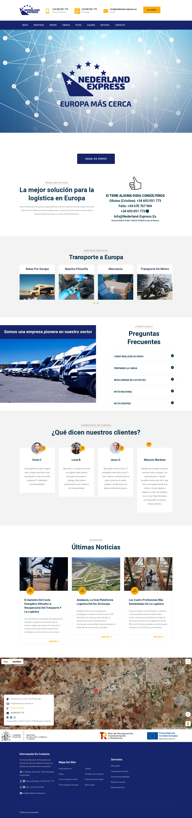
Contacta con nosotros (94, 774)
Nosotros (39, 25)
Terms (189, 728)
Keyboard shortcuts (158, 728)
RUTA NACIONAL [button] (123, 391)
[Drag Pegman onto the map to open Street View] (188, 723)
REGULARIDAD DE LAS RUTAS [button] (130, 380)
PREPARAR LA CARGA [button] (125, 368)
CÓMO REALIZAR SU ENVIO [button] (129, 356)
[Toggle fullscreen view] (188, 661)
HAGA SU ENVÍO (96, 158)
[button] (96, 691)
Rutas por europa (118, 782)
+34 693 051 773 (133, 211)
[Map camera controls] (188, 714)
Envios (53, 25)
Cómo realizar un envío (68, 779)
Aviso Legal (89, 785)
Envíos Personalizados (120, 777)
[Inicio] (30, 10)
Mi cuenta (151, 10)
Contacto (120, 25)
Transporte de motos (119, 771)
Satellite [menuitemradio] (16, 661)
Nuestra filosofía (118, 787)
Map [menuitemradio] (6, 661)
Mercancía (115, 766)
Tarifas (66, 25)
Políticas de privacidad (94, 779)
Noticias (105, 25)
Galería (91, 25)
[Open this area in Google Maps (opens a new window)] (5, 727)
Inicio (25, 25)
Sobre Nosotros (65, 769)
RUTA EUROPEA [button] (122, 403)
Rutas (78, 25)
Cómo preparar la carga (68, 785)
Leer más (26, 637)
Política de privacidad (29, 812)
